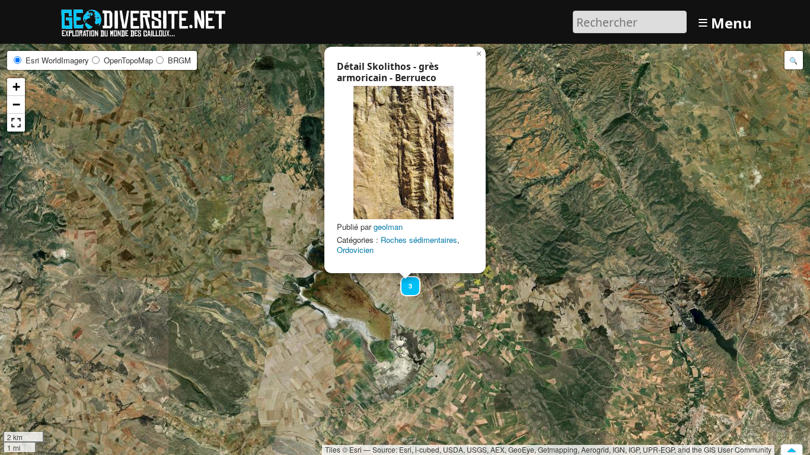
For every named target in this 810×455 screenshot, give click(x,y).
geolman (388, 226)
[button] (405, 281)
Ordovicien (355, 249)
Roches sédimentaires (419, 239)
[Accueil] (148, 20)
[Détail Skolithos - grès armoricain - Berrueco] (403, 152)
